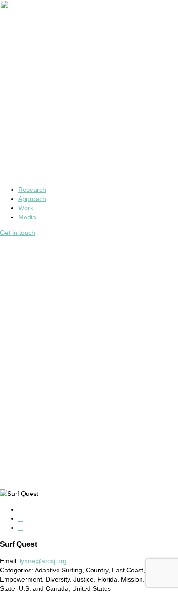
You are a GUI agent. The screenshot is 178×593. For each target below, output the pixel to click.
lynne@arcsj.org (43, 561)
